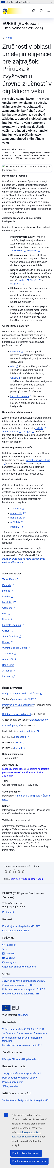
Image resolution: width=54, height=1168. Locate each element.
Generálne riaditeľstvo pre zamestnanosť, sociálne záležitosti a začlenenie (25, 772)
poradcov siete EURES (24, 699)
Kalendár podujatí (11, 725)
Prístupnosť (8, 912)
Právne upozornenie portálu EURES (20, 993)
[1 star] (6, 871)
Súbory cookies (10, 1086)
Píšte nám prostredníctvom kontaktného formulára (22, 1039)
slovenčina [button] (33, 10)
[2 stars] (8, 871)
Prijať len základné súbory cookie (29, 1161)
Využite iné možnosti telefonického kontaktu (24, 1033)
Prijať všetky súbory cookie (26, 1153)
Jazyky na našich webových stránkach (21, 1073)
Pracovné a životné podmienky (18, 705)
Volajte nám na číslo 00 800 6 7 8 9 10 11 (23, 1029)
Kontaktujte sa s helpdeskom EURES (21, 926)
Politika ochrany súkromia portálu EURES (23, 989)
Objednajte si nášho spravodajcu (19, 966)
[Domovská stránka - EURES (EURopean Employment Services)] (16, 11)
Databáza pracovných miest (16, 714)
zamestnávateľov (39, 720)
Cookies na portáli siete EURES (18, 985)
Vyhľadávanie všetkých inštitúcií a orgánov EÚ (26, 1100)
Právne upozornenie (12, 1082)
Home (9, 38)
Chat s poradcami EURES (15, 930)
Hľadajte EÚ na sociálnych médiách (20, 1059)
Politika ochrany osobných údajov (19, 1078)
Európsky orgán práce (13, 769)
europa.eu (23, 1015)
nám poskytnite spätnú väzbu (27, 878)
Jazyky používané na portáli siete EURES (23, 981)
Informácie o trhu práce (28, 796)
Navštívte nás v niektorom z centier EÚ (22, 1045)
